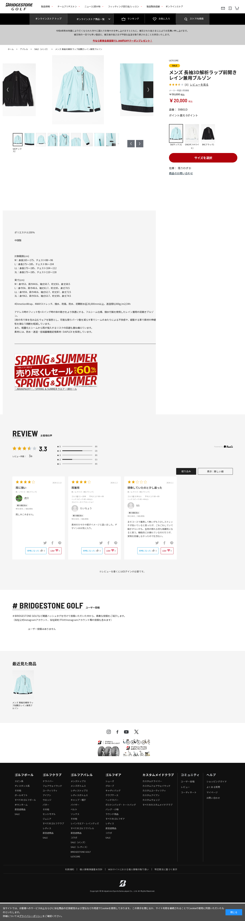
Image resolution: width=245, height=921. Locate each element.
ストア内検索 (197, 18)
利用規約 (69, 869)
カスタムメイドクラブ (158, 775)
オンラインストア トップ (48, 18)
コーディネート (189, 792)
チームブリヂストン (67, 6)
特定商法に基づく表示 (165, 869)
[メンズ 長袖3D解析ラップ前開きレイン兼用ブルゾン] (23, 684)
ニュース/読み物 (92, 6)
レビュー (185, 787)
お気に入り (164, 18)
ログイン (127, 571)
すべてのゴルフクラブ (53, 823)
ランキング (133, 18)
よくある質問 (213, 787)
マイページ (212, 792)
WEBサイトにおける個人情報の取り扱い (128, 869)
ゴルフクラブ (52, 775)
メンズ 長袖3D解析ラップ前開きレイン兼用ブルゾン (22, 705)
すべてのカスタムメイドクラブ (157, 804)
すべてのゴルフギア (115, 818)
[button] (8, 89)
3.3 (43, 449)
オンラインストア (174, 6)
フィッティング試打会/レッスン (123, 6)
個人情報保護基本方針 (91, 869)
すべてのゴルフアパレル (82, 828)
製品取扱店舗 (153, 6)
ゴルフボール (24, 775)
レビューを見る (199, 85)
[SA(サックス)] (78, 89)
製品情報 (45, 6)
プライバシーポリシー (30, 916)
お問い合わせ (213, 797)
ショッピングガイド (216, 781)
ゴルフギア (113, 775)
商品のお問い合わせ (181, 173)
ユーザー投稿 (187, 781)
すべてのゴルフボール (25, 799)
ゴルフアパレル (82, 775)
